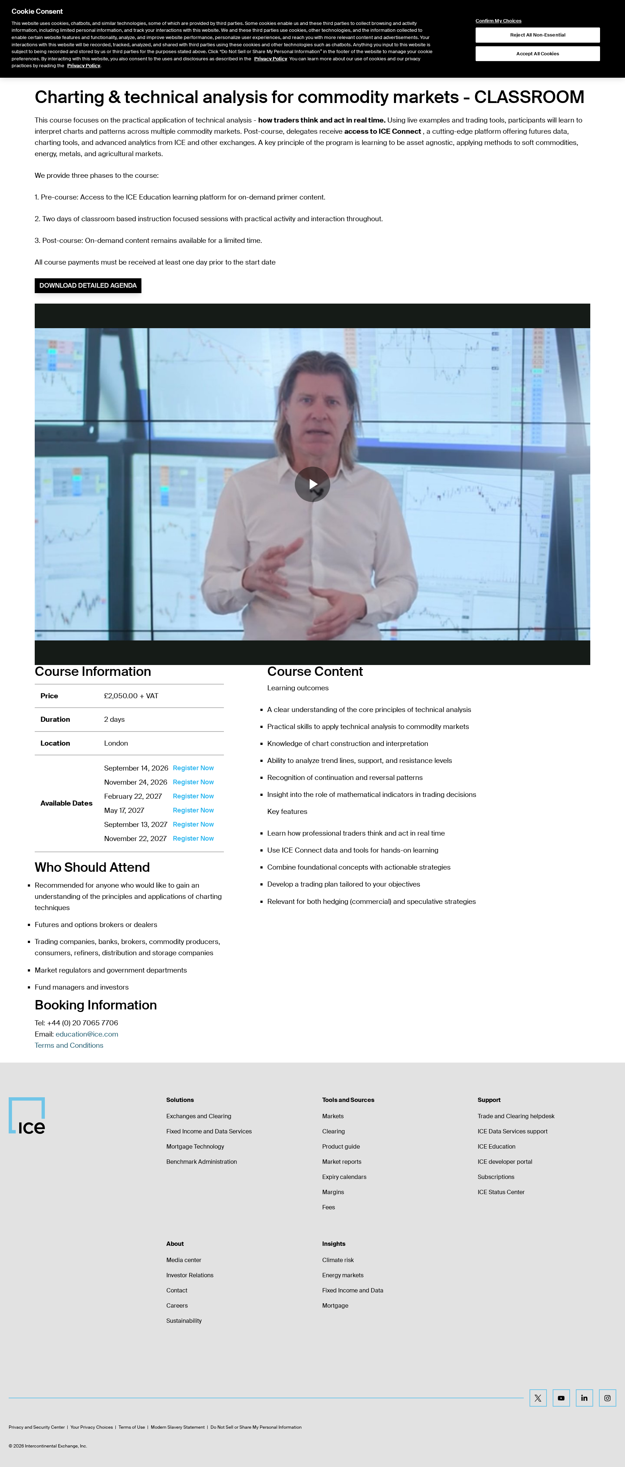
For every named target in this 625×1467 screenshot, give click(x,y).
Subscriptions (496, 1177)
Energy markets (342, 1275)
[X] (538, 1398)
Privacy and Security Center (37, 1427)
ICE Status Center (501, 1192)
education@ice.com (87, 1034)
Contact (176, 1290)
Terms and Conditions (69, 1045)
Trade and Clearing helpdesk (516, 1116)
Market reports (341, 1162)
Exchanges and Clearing (198, 1116)
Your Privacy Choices (92, 1427)
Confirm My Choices (498, 21)
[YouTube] (561, 1398)
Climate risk (338, 1260)
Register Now (193, 768)
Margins (333, 1192)
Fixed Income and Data (352, 1290)
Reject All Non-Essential (537, 35)
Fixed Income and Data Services (209, 1131)
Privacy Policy (270, 59)
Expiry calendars (344, 1177)
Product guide (341, 1146)
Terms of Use (132, 1427)
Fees (328, 1207)
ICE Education (496, 1146)
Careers (177, 1305)
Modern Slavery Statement (178, 1427)
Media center (183, 1260)
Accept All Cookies (537, 54)
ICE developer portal (505, 1162)
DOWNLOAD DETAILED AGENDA (88, 285)
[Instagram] (607, 1398)
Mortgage (335, 1305)
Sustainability (183, 1321)
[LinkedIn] (584, 1398)
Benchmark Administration (201, 1162)
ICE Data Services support (513, 1131)
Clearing (333, 1131)
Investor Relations (189, 1275)
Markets (333, 1116)
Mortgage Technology (195, 1146)
